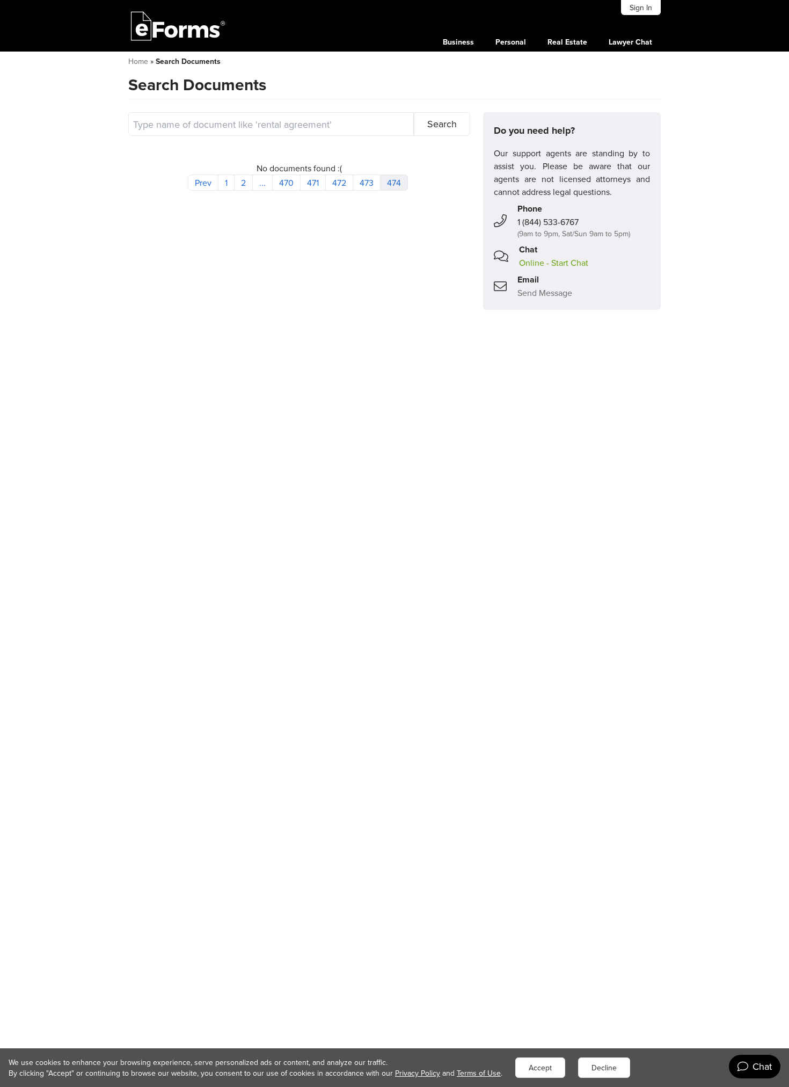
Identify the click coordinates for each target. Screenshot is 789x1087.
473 (367, 183)
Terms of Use (479, 1073)
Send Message (544, 293)
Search (442, 124)
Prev (203, 183)
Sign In (641, 7)
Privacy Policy (417, 1073)
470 (286, 183)
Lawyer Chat (630, 42)
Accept (540, 1067)
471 (313, 183)
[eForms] (178, 26)
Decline (604, 1067)
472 (339, 183)
